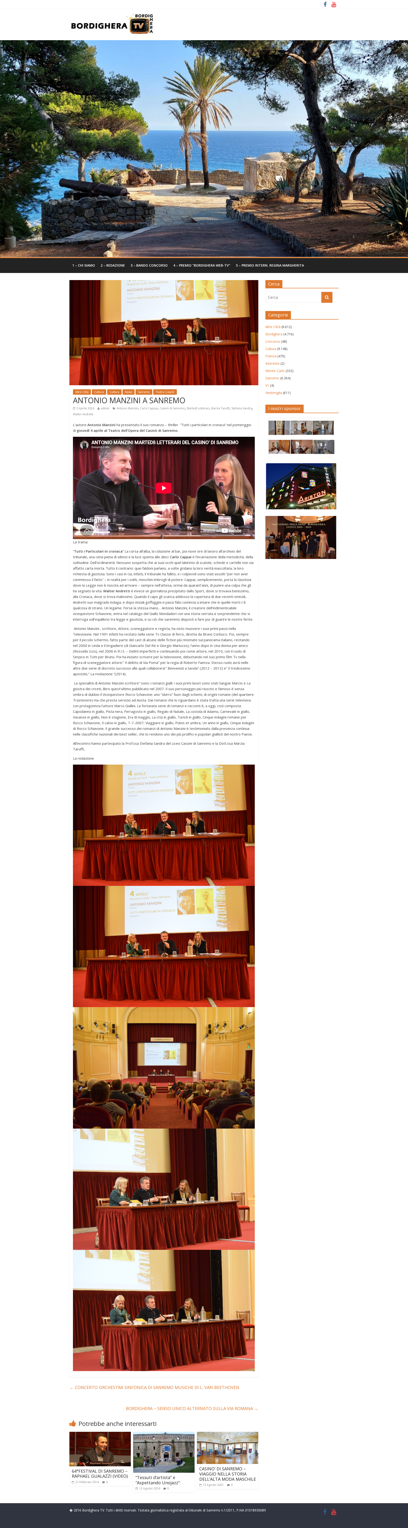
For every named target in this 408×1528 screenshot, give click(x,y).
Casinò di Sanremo (172, 408)
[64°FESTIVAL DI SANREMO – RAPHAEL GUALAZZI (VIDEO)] (100, 1434)
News (128, 392)
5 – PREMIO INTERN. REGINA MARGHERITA (270, 265)
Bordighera (273, 334)
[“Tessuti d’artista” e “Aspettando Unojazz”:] (164, 1434)
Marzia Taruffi (220, 408)
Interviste (272, 363)
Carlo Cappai (149, 408)
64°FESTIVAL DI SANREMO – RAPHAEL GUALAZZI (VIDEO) (100, 1473)
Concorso (272, 341)
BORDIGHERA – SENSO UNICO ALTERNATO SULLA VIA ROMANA (192, 1408)
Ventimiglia (273, 392)
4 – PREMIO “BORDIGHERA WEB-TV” (201, 265)
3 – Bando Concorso (149, 265)
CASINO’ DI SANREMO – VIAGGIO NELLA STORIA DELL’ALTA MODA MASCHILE (227, 1474)
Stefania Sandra (241, 408)
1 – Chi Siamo (83, 265)
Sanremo (144, 392)
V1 (267, 385)
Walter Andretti (83, 414)
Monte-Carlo (275, 370)
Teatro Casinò (165, 392)
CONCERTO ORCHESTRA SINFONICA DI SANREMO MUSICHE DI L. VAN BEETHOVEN (154, 1387)
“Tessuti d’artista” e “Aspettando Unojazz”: (158, 1480)
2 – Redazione (113, 265)
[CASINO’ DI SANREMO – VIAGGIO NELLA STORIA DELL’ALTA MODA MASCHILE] (227, 1434)
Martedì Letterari (198, 408)
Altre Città (82, 392)
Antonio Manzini (127, 408)
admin (105, 408)
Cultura (99, 392)
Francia (270, 356)
